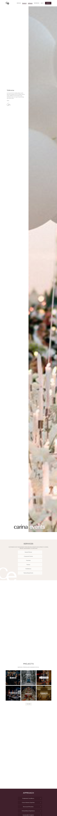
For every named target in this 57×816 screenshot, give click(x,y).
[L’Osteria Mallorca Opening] (43, 688)
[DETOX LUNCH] (28, 704)
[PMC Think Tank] (13, 704)
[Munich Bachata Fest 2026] (13, 688)
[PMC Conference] (43, 704)
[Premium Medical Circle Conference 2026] (28, 688)
